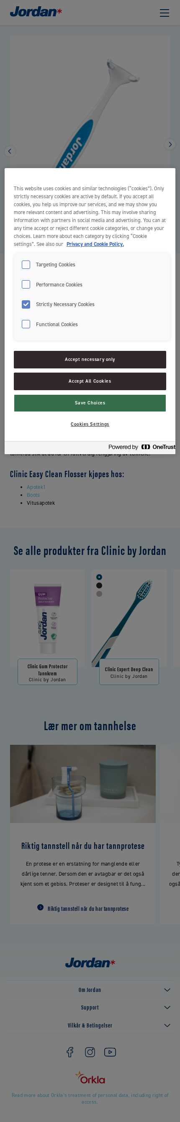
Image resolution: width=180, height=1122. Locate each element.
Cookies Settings (90, 424)
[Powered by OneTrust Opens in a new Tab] (139, 449)
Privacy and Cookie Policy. (95, 244)
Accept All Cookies (90, 381)
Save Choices (90, 403)
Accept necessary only (90, 359)
